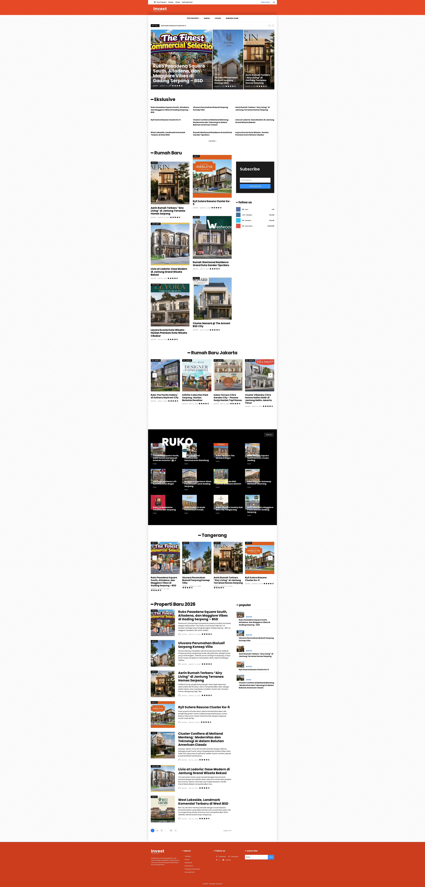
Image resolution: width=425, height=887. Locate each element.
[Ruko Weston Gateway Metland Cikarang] (252, 476)
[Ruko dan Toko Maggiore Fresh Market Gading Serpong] (252, 502)
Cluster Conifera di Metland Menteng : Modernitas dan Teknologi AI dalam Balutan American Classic (211, 122)
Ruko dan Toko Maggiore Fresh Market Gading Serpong (260, 509)
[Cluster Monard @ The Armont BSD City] (212, 298)
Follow (271, 215)
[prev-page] (154, 375)
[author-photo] (179, 634)
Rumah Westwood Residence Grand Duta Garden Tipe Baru (211, 264)
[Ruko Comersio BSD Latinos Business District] (221, 476)
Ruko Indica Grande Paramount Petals (194, 508)
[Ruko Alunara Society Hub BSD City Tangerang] (221, 502)
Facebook (222, 856)
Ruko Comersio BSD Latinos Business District (228, 482)
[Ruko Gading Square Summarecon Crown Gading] (252, 450)
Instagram (234, 856)
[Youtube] (223, 860)
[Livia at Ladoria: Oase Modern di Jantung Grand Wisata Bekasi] (170, 244)
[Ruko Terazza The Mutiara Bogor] (221, 450)
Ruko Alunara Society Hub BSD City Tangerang (229, 508)
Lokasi (154, 733)
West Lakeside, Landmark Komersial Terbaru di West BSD (168, 133)
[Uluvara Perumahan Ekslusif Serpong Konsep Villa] (228, 59)
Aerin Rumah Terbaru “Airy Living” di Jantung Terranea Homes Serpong (252, 108)
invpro (153, 217)
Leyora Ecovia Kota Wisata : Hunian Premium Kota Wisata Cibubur (252, 133)
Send (271, 857)
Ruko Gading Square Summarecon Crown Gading (258, 458)
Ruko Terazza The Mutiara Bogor (225, 456)
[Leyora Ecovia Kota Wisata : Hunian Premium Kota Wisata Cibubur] (170, 305)
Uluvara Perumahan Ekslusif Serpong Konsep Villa (180, 26)
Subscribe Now (255, 186)
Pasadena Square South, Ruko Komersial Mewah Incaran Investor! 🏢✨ (166, 458)
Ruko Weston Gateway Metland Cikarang (259, 482)
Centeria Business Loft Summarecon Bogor (164, 482)
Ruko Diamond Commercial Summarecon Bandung (196, 458)
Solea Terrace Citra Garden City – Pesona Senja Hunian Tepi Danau (228, 397)
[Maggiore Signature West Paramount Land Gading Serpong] (189, 476)
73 (171, 830)
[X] (216, 860)
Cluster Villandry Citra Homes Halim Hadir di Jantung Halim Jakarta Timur (258, 398)
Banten (156, 61)
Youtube (228, 860)
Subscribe (270, 226)
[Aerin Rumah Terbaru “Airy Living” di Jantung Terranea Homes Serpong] (259, 59)
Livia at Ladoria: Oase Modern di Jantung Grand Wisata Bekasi (254, 121)
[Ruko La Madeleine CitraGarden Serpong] (158, 502)
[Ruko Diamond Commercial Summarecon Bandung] (189, 450)
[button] (274, 2)
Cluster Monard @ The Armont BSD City (211, 325)
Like (273, 209)
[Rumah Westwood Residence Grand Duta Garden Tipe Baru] (212, 237)
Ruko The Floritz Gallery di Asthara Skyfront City (165, 396)
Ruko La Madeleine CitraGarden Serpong (164, 508)
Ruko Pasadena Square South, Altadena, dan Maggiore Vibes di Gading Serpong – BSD (170, 110)
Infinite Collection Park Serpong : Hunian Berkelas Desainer (195, 397)
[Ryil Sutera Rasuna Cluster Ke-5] (212, 176)
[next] (272, 25)
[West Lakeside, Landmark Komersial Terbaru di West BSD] (163, 809)
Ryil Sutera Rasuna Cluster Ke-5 (166, 120)
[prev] (269, 25)
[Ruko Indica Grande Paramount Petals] (189, 502)
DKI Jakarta (156, 360)
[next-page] (270, 375)
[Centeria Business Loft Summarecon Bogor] (158, 476)
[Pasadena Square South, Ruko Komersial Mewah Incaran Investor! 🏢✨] (158, 450)
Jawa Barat (156, 224)
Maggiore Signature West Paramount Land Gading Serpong (197, 484)
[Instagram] (229, 856)
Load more (212, 141)
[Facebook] (216, 856)
